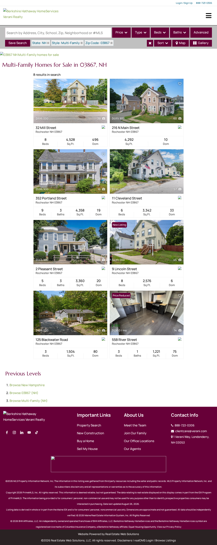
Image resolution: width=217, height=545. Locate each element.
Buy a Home (85, 441)
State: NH (39, 43)
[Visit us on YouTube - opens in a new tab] (29, 432)
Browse (27, 385)
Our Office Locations (139, 441)
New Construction (90, 433)
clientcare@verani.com (191, 431)
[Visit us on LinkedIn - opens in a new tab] (21, 432)
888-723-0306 (204, 2)
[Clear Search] (150, 43)
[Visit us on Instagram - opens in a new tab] (14, 432)
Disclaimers (124, 540)
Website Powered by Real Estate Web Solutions (108, 534)
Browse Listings (165, 540)
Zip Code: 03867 (97, 43)
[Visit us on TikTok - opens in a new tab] (36, 432)
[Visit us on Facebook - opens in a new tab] (6, 432)
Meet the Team (135, 425)
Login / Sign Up (184, 2)
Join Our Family (135, 433)
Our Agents (132, 449)
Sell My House (87, 449)
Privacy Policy (173, 526)
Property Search (89, 425)
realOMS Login (143, 540)
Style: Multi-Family (66, 43)
